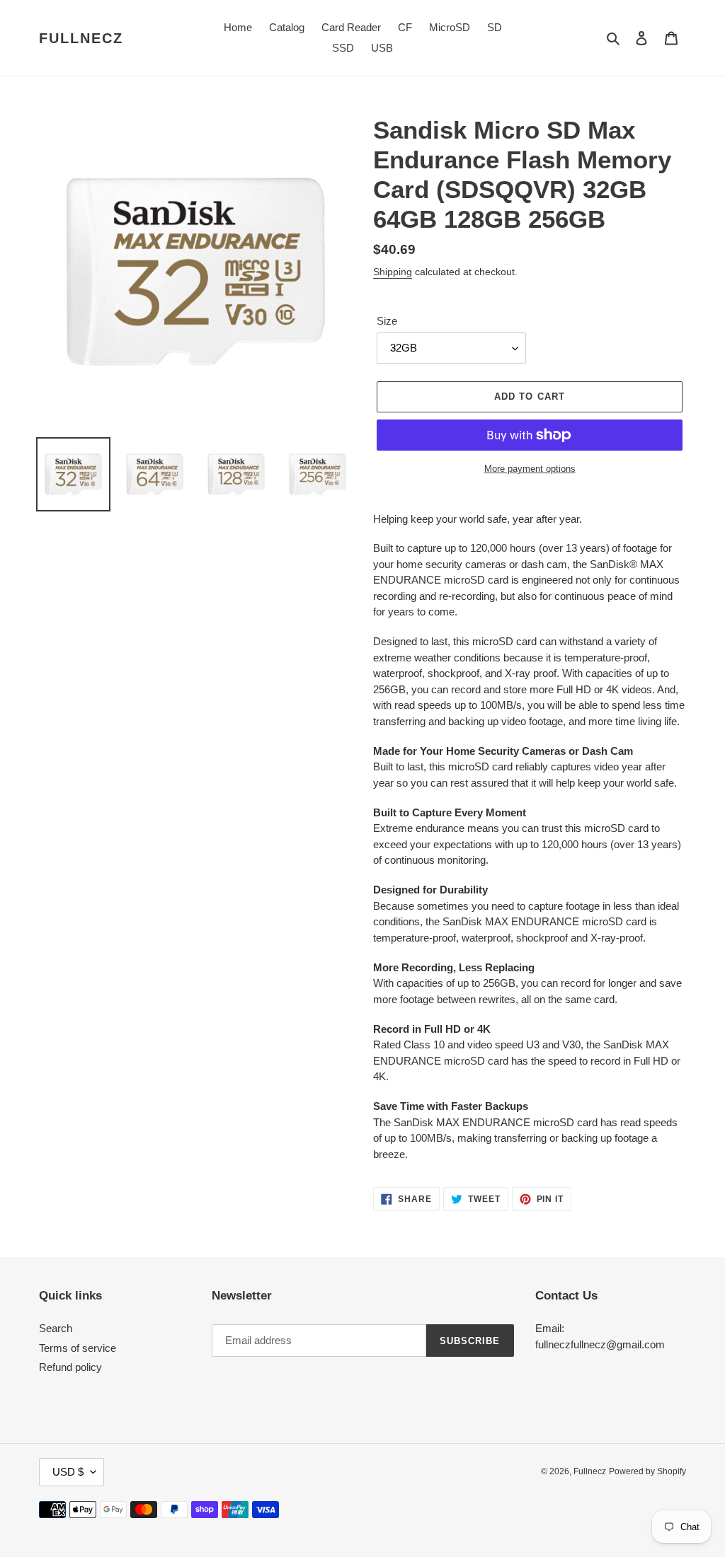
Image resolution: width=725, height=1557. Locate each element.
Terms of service (77, 1348)
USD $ (68, 1472)
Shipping (392, 271)
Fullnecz (81, 38)
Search (55, 1328)
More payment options (530, 468)
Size (387, 321)
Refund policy (70, 1367)
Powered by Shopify (647, 1471)
